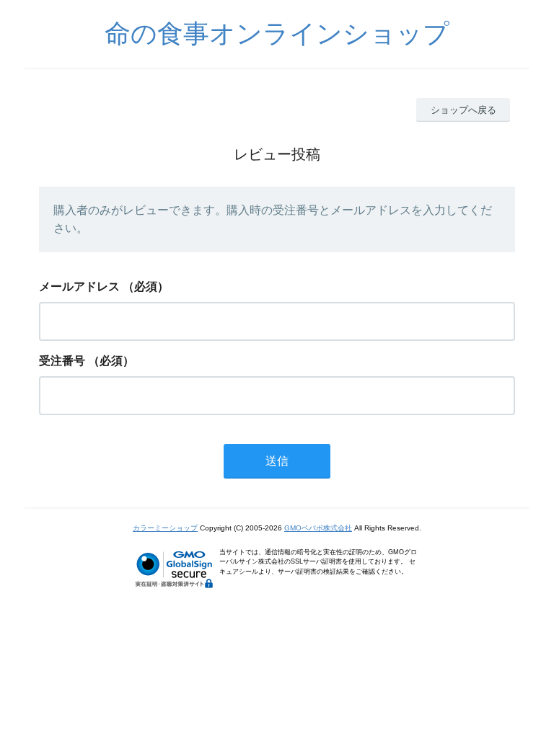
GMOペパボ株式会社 (318, 528)
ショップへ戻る (463, 110)
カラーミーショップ (165, 528)
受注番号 (62, 361)
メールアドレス (79, 286)
